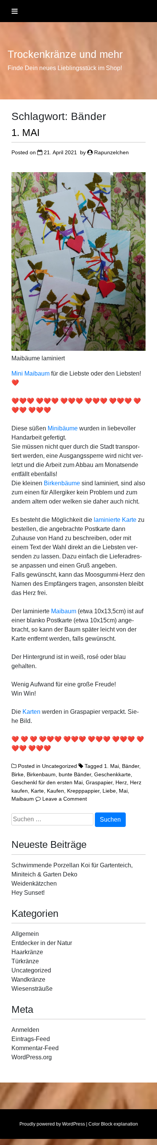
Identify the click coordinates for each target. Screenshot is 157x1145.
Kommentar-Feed (35, 1048)
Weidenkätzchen (34, 883)
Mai (123, 791)
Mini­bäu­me (63, 428)
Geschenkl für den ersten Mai (47, 782)
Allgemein (25, 934)
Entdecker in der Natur (41, 943)
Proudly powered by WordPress (52, 1124)
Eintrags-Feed (30, 1039)
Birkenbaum (41, 774)
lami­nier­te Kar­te (115, 520)
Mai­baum (64, 611)
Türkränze (25, 961)
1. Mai (111, 766)
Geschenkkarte (112, 774)
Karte (37, 791)
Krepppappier (83, 791)
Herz (121, 782)
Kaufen (55, 791)
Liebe (109, 791)
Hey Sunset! (28, 892)
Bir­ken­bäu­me (63, 483)
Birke (17, 774)
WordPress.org (31, 1057)
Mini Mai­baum (30, 373)
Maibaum (22, 799)
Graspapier (99, 782)
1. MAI (25, 132)
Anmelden (25, 1030)
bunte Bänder (75, 774)
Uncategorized (59, 766)
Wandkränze (28, 979)
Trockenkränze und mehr (65, 54)
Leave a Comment (64, 799)
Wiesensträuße (32, 988)
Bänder (130, 766)
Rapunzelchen (111, 152)
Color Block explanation (113, 1124)
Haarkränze (27, 952)
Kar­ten (32, 711)
